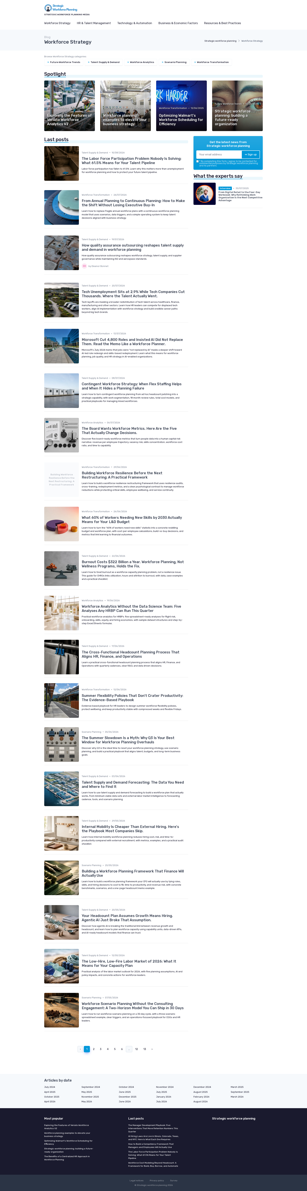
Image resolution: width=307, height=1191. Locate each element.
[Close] (218, 585)
